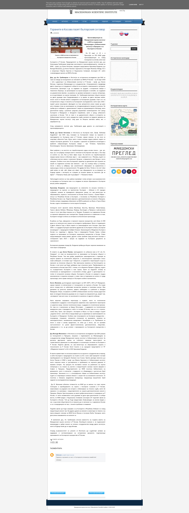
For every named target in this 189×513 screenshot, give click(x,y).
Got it (141, 4)
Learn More (133, 4)
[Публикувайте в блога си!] (53, 442)
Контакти (128, 21)
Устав (84, 21)
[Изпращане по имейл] (51, 442)
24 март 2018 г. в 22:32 (68, 455)
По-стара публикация (96, 493)
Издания (105, 21)
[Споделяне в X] (55, 442)
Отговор (59, 459)
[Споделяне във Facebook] (57, 442)
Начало (54, 21)
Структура (94, 21)
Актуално (65, 21)
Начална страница (77, 492)
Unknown (59, 455)
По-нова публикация (58, 493)
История (75, 21)
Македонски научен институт (82, 507)
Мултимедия (116, 21)
